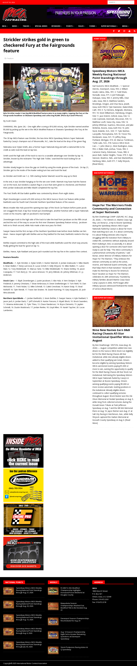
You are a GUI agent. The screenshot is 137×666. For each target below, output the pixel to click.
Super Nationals (108, 26)
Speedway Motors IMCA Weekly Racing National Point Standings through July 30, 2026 (29, 644)
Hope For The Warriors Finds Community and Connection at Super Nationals (112, 208)
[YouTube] (129, 31)
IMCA (4, 26)
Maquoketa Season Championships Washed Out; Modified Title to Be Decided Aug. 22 (74, 606)
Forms (92, 26)
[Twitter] (119, 31)
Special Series (41, 26)
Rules (80, 26)
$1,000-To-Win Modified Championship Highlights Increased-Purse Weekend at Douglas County (72, 591)
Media (124, 26)
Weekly (53, 582)
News (14, 26)
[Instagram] (124, 31)
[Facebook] (113, 31)
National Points (14, 582)
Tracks (26, 26)
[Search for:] (121, 2)
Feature (10, 58)
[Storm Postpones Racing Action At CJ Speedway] (53, 650)
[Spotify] (134, 31)
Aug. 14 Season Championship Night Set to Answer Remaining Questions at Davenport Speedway (73, 635)
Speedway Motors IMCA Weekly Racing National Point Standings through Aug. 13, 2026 (29, 617)
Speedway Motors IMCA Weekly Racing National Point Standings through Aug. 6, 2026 (29, 630)
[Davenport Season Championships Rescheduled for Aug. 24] (53, 621)
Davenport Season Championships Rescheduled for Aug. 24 (75, 619)
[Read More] (97, 164)
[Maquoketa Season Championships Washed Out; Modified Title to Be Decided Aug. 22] (53, 606)
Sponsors (55, 26)
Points (69, 26)
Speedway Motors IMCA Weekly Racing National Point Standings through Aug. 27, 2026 (109, 76)
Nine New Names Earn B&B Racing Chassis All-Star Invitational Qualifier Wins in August (112, 335)
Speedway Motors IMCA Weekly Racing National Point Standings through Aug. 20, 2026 (29, 603)
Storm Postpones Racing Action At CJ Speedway (74, 648)
